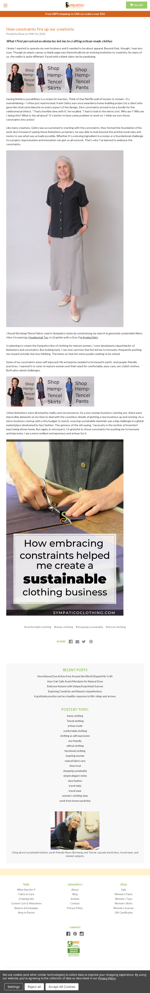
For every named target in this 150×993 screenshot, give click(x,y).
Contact (74, 903)
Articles (75, 898)
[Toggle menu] (5, 5)
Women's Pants (123, 894)
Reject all (34, 987)
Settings (14, 987)
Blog (75, 894)
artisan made (75, 725)
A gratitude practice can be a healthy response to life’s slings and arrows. (75, 696)
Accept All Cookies (62, 987)
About (75, 889)
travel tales (75, 785)
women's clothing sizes (75, 795)
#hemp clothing (63, 627)
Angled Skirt (90, 337)
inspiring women (75, 755)
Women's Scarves (123, 908)
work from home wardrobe (75, 800)
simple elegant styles (75, 775)
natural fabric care (75, 760)
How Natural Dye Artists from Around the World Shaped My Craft (75, 676)
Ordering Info (26, 898)
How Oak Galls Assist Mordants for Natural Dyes (75, 681)
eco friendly (75, 740)
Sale (123, 889)
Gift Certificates (124, 912)
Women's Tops (123, 898)
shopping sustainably (75, 770)
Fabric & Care (26, 894)
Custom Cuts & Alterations (26, 903)
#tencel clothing (116, 627)
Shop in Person (26, 912)
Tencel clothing (75, 720)
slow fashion (75, 780)
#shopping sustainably (89, 627)
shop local (75, 765)
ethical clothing (75, 745)
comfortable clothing (75, 730)
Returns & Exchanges (26, 908)
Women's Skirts (123, 903)
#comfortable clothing (37, 627)
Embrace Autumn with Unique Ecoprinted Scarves (75, 686)
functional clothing (75, 750)
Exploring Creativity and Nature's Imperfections (75, 691)
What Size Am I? (26, 889)
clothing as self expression (75, 735)
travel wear (75, 790)
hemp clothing (75, 715)
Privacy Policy (75, 908)
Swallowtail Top (38, 337)
